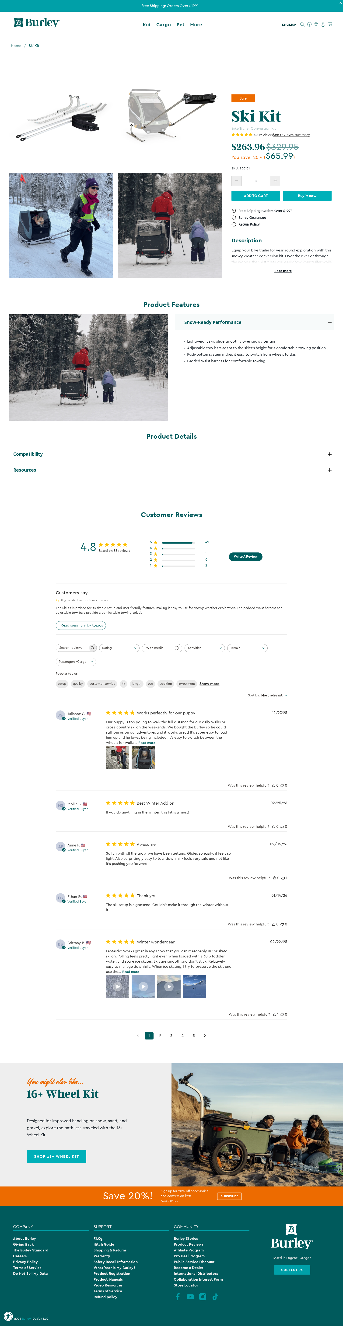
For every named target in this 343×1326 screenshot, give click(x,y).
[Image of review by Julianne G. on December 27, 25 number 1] (117, 757)
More (196, 25)
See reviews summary (291, 135)
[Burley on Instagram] (203, 1299)
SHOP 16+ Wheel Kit (56, 1156)
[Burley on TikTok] (215, 1299)
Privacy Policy (25, 1261)
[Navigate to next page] (205, 1035)
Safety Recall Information (116, 1261)
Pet (181, 25)
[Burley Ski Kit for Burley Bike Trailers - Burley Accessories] (61, 116)
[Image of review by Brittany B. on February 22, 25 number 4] (194, 986)
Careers (20, 1256)
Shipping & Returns (110, 1250)
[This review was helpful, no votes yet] (273, 785)
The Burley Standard (30, 1250)
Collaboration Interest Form (198, 1279)
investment (186, 683)
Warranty (102, 1256)
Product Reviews (188, 1244)
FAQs (98, 1238)
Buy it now (307, 195)
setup (62, 683)
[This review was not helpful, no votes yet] (282, 785)
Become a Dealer (188, 1267)
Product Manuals (108, 1279)
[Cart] (330, 24)
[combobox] (119, 648)
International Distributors (196, 1273)
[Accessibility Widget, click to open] (8, 1316)
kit (123, 683)
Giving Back (23, 1244)
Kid (147, 25)
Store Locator (186, 1285)
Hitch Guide (104, 1244)
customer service (102, 683)
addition (166, 683)
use (150, 683)
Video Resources (108, 1285)
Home (16, 46)
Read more (283, 271)
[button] (290, 24)
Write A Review (246, 556)
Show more (209, 684)
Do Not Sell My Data (30, 1273)
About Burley (24, 1238)
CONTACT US (292, 1270)
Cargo (163, 25)
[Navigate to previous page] (137, 1035)
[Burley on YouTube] (190, 1299)
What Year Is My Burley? (114, 1267)
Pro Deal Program (189, 1256)
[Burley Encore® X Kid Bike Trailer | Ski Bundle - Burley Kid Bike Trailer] (170, 225)
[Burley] (37, 25)
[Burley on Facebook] (178, 1299)
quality (78, 683)
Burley (26, 1318)
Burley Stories (186, 1238)
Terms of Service (27, 1267)
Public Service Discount (194, 1261)
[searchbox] (72, 648)
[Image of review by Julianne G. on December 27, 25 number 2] (143, 757)
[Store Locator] (316, 24)
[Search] (302, 24)
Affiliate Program (189, 1250)
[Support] (309, 24)
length (136, 683)
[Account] (323, 24)
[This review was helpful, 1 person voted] (274, 1014)
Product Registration (112, 1273)
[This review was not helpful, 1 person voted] (283, 878)
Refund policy (105, 1296)
